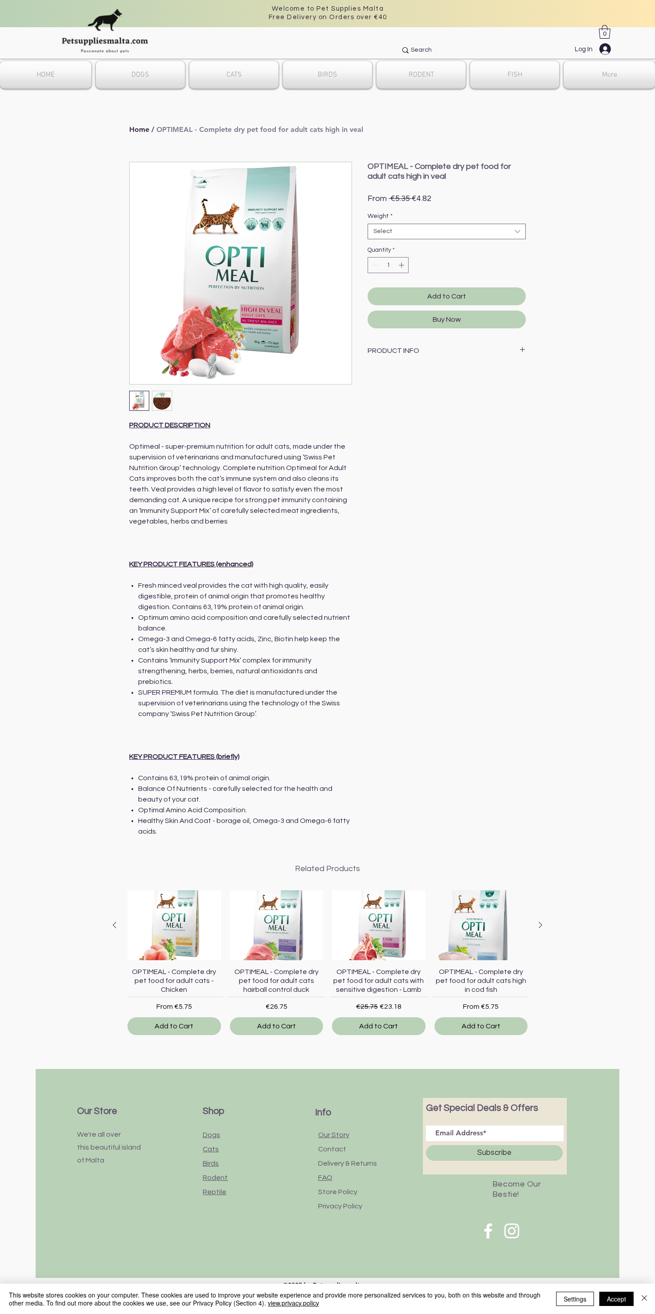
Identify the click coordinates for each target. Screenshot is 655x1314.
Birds (211, 1163)
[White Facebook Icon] (488, 1231)
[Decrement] (374, 265)
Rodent (215, 1177)
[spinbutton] (388, 265)
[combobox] (447, 231)
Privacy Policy (340, 1206)
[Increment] (402, 265)
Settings (575, 1298)
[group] (327, 963)
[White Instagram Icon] (512, 1231)
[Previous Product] (114, 925)
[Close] (644, 1299)
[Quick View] (174, 925)
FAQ (325, 1177)
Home (139, 129)
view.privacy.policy (293, 1302)
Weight (380, 216)
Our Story (333, 1134)
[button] (604, 32)
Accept (616, 1298)
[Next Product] (540, 925)
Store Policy (337, 1191)
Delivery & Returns (347, 1163)
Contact (332, 1149)
